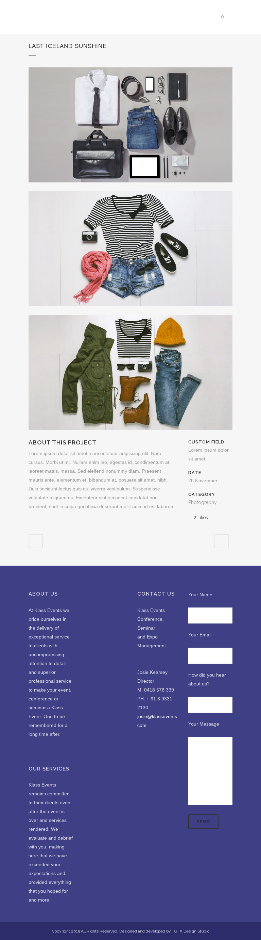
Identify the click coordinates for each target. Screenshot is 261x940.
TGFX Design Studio (190, 931)
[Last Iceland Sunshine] (130, 187)
